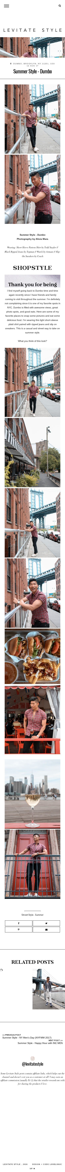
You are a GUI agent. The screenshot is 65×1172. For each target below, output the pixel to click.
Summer (39, 914)
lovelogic (56, 1164)
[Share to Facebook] (18, 923)
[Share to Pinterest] (18, 929)
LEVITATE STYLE (11, 1164)
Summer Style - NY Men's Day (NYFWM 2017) (27, 1037)
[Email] (46, 929)
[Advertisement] (32, 1122)
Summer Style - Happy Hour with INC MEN (40, 1043)
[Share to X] (46, 923)
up (32, 1169)
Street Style (28, 914)
